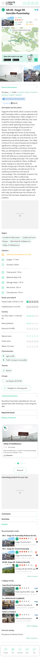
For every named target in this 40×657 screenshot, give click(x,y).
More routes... (32, 576)
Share (27, 652)
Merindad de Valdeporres (20, 241)
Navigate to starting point (17, 388)
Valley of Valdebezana (11, 245)
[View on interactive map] (20, 50)
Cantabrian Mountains (11, 237)
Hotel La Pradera (9, 612)
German (5, 95)
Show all (20, 470)
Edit (34, 652)
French (34, 92)
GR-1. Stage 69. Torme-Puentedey (15, 549)
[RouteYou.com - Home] (10, 3)
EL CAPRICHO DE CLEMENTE (13, 598)
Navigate (6, 652)
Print (13, 652)
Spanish (19, 95)
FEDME (19, 17)
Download (20, 652)
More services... (32, 638)
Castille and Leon (28, 237)
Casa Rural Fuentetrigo (11, 585)
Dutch (27, 92)
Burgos (5, 241)
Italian (11, 95)
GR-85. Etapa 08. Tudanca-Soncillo (16, 562)
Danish (21, 92)
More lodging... (32, 626)
